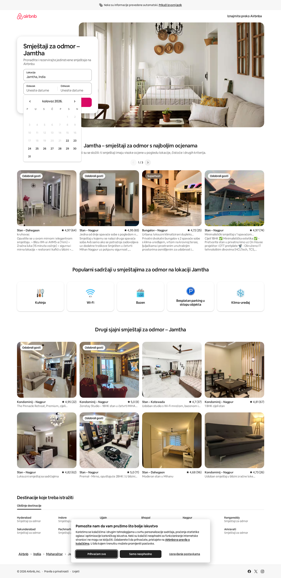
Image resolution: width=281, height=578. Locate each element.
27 (52, 148)
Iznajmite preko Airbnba (244, 16)
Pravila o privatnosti (56, 571)
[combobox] (57, 76)
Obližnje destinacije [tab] (29, 505)
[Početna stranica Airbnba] (27, 16)
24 (29, 148)
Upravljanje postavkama (184, 554)
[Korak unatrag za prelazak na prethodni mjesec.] (30, 101)
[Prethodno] (133, 162)
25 (37, 148)
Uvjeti (75, 571)
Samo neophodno (140, 554)
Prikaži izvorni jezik (170, 5)
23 (74, 140)
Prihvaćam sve (96, 554)
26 (44, 148)
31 (29, 156)
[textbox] (40, 90)
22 (67, 140)
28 (59, 148)
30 (74, 148)
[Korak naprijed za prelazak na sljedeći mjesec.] (74, 101)
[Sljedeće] (148, 162)
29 (67, 148)
